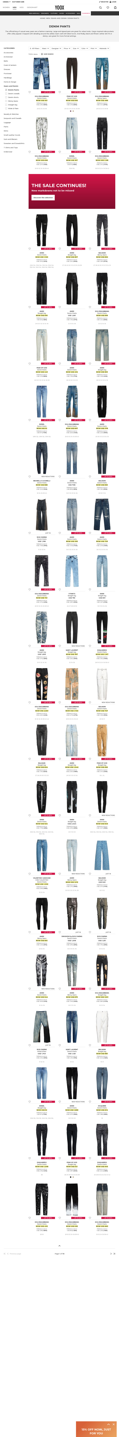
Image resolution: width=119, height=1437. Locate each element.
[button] (15, 52)
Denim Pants (13, 90)
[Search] (100, 7)
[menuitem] (6, 7)
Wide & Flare (13, 108)
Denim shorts (13, 97)
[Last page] (113, 1254)
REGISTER (104, 2)
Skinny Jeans (13, 101)
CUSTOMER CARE (18, 2)
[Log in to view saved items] (108, 7)
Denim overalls (14, 93)
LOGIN (113, 2)
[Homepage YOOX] (59, 7)
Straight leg (12, 105)
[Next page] (103, 1254)
